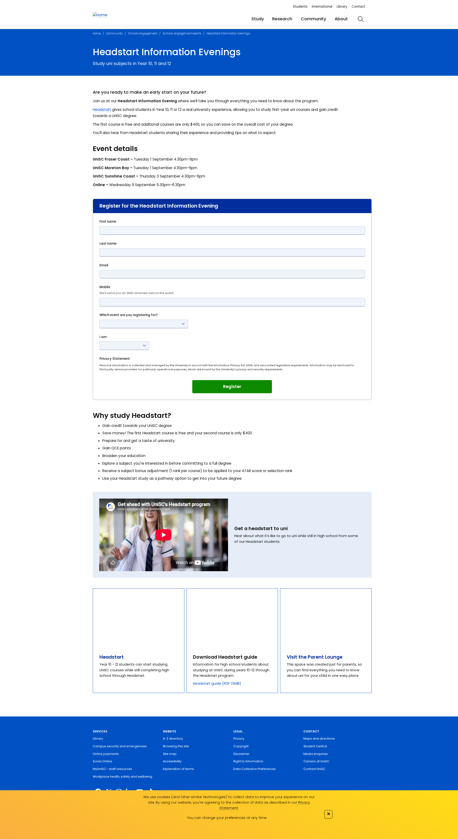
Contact (358, 6)
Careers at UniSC (316, 761)
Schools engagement (142, 33)
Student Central (315, 746)
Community (313, 19)
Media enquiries (315, 754)
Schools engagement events (182, 33)
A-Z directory (173, 739)
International (322, 6)
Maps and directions (319, 739)
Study (257, 19)
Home (97, 33)
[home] (100, 15)
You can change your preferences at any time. (227, 817)
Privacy (238, 739)
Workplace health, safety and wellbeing (122, 776)
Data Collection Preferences (254, 769)
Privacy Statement (114, 358)
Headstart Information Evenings (228, 33)
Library (342, 6)
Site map (170, 754)
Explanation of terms (178, 769)
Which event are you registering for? (128, 315)
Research (282, 19)
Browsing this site (176, 746)
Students (300, 6)
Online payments (106, 754)
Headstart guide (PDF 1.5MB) (217, 683)
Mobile (136, 290)
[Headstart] (138, 618)
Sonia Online (102, 761)
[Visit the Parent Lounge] (325, 618)
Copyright (241, 746)
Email (103, 265)
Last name (107, 243)
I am (103, 337)
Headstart (102, 109)
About (341, 19)
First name (107, 221)
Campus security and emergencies (120, 746)
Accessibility (172, 761)
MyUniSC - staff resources (112, 769)
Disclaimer (241, 754)
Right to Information (248, 761)
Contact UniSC (314, 769)
